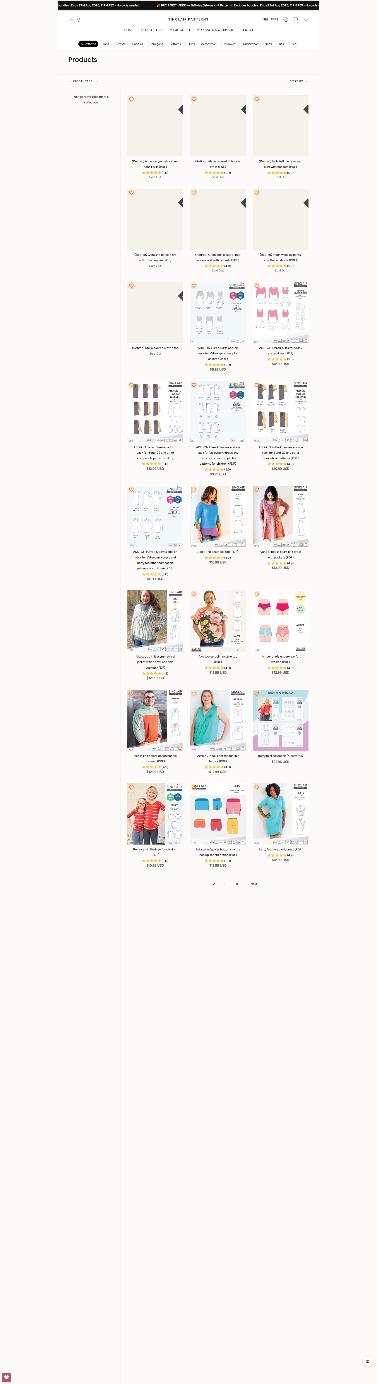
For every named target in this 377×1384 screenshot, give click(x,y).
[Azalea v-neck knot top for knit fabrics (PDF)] (218, 720)
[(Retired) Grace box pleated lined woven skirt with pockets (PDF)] (218, 219)
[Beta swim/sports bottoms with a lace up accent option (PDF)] (218, 814)
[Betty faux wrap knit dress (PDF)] (280, 814)
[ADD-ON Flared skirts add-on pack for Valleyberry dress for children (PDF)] (218, 312)
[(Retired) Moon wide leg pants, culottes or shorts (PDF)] (280, 219)
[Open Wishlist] (6, 1377)
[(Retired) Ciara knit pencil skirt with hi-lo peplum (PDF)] (155, 219)
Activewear (208, 44)
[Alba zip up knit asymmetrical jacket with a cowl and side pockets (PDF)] (155, 621)
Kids (281, 44)
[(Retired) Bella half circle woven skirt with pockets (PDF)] (280, 125)
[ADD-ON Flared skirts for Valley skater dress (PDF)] (280, 312)
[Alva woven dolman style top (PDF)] (218, 621)
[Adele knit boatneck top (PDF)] (218, 516)
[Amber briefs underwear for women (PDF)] (280, 621)
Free (293, 44)
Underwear (250, 44)
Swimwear (229, 44)
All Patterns (88, 44)
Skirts (191, 44)
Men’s (268, 44)
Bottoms (175, 44)
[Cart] (306, 19)
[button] (151, 30)
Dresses (120, 44)
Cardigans (156, 44)
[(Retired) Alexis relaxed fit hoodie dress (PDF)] (218, 125)
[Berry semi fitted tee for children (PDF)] (155, 814)
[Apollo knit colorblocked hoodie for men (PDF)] (155, 720)
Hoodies (137, 44)
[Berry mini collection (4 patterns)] (280, 720)
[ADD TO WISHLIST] (131, 99)
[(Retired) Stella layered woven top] (155, 312)
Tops (106, 44)
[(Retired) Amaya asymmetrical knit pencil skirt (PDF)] (155, 125)
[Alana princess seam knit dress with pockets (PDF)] (280, 516)
